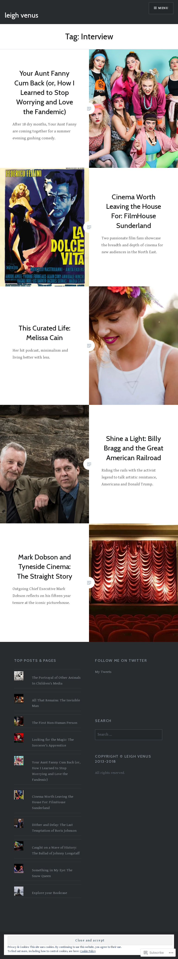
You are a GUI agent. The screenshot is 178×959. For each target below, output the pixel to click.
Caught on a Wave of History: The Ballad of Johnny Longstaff (55, 850)
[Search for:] (128, 735)
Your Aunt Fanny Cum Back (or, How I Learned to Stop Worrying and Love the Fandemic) (56, 770)
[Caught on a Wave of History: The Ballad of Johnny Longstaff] (47, 841)
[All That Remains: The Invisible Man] (47, 694)
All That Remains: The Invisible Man (56, 703)
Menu (163, 8)
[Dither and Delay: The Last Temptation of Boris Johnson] (47, 818)
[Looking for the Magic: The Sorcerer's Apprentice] (47, 733)
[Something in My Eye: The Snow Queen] (47, 864)
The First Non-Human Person (54, 723)
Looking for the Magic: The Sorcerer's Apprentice (53, 742)
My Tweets (103, 672)
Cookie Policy (88, 951)
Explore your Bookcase (49, 893)
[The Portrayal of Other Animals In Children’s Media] (47, 671)
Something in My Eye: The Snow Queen (52, 873)
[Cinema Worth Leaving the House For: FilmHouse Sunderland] (47, 790)
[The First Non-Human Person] (47, 716)
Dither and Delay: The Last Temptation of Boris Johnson (54, 828)
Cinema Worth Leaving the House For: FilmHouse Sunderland (52, 802)
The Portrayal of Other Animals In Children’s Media (56, 680)
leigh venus (21, 15)
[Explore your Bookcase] (47, 886)
